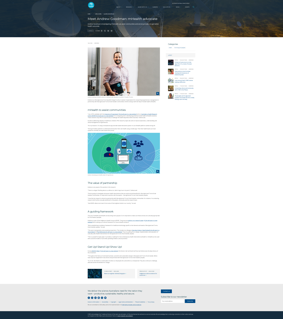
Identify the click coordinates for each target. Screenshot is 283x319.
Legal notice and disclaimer (125, 302)
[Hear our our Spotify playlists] (99, 298)
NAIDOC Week (105, 251)
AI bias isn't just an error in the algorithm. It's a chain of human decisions (183, 63)
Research (129, 7)
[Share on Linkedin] (108, 31)
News (177, 7)
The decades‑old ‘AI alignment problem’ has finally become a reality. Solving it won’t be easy (184, 97)
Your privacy (151, 302)
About (118, 7)
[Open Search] (193, 7)
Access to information (93, 302)
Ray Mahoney (109, 232)
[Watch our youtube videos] (105, 298)
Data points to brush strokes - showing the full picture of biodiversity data (183, 73)
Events (187, 7)
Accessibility (105, 302)
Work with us (142, 7)
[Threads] (102, 298)
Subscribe (190, 301)
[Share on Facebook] (102, 31)
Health (170, 47)
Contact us (166, 291)
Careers (155, 7)
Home (89, 13)
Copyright (113, 302)
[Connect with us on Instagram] (92, 298)
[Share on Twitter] (105, 31)
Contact (91, 30)
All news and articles (109, 13)
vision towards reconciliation (125, 316)
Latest (170, 55)
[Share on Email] (111, 31)
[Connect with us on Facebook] (89, 298)
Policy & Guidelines (140, 302)
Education (166, 7)
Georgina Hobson (137, 230)
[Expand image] (124, 71)
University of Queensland (120, 114)
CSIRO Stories (98, 13)
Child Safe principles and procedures (131, 305)
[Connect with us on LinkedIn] (95, 298)
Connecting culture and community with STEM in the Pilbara (184, 89)
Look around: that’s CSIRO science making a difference (184, 81)
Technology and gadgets (179, 47)
